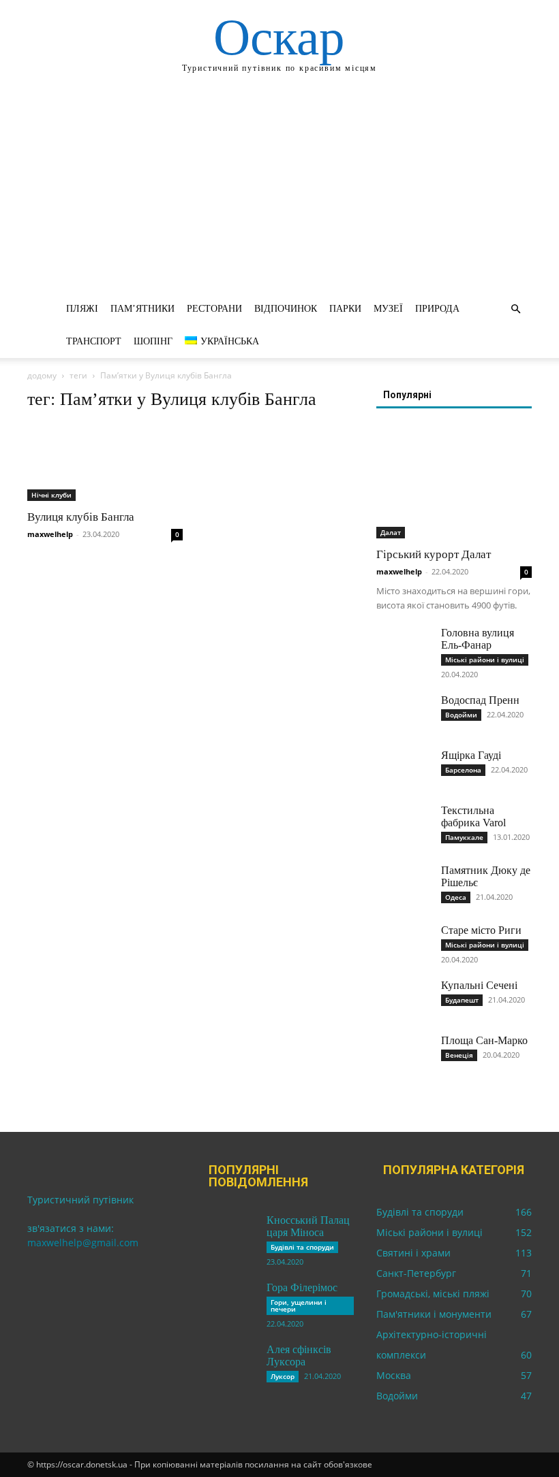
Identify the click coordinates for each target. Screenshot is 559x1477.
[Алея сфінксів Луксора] (229, 1363)
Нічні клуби (51, 495)
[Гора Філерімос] (229, 1301)
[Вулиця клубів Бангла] (105, 462)
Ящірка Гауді (471, 755)
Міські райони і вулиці (484, 659)
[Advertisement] (279, 190)
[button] (515, 309)
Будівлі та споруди (302, 1247)
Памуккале (464, 837)
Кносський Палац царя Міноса (308, 1226)
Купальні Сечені (479, 985)
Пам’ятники (142, 309)
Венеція (459, 1055)
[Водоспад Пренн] (403, 713)
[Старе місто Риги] (403, 943)
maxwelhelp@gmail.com (82, 1242)
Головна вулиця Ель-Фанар (477, 639)
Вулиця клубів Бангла (80, 516)
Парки (345, 309)
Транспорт (93, 341)
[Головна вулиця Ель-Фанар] (403, 646)
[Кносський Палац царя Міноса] (229, 1233)
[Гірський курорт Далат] (454, 482)
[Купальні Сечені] (403, 998)
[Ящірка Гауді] (403, 768)
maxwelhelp (50, 534)
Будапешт (462, 1000)
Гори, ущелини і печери (299, 1305)
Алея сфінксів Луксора (299, 1355)
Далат (390, 532)
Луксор (282, 1376)
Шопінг (153, 341)
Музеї (388, 309)
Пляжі (82, 309)
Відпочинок (285, 309)
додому (42, 375)
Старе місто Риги (481, 930)
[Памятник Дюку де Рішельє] (403, 883)
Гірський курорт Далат (433, 554)
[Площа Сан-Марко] (403, 1054)
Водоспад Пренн (480, 700)
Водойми (461, 714)
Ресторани (214, 309)
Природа (437, 309)
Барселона (463, 770)
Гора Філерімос (302, 1287)
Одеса (455, 897)
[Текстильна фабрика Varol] (403, 824)
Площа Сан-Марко (484, 1040)
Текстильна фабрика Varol (473, 816)
